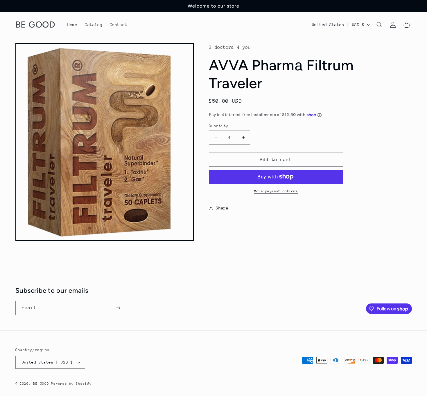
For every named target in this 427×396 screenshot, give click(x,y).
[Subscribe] (118, 308)
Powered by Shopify (71, 384)
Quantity (218, 126)
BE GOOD (41, 384)
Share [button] (222, 208)
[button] (379, 24)
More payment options (276, 191)
